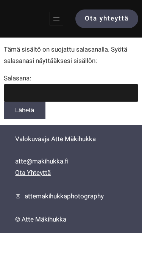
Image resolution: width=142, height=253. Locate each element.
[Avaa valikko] (56, 18)
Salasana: (17, 78)
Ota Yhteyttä (33, 173)
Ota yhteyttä (107, 18)
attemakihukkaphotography (64, 196)
